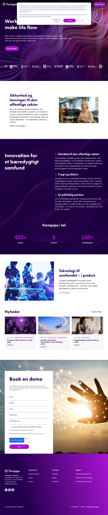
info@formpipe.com (11, 484)
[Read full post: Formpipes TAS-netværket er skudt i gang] (20, 325)
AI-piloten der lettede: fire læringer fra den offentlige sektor (52, 342)
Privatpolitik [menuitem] (74, 507)
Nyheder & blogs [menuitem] (33, 474)
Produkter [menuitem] (55, 474)
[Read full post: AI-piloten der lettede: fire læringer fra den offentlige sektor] (54, 325)
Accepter (69, 20)
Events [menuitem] (30, 478)
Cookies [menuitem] (82, 507)
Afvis (82, 20)
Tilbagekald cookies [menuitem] (93, 507)
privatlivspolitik (39, 433)
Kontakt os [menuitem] (55, 481)
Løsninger (55, 470)
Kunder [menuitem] (54, 478)
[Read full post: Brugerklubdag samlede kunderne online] (87, 325)
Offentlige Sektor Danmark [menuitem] (84, 478)
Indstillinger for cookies (57, 20)
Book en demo (99, 4)
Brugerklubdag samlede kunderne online (86, 341)
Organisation (32, 470)
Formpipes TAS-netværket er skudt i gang (20, 341)
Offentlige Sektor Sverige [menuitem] (83, 481)
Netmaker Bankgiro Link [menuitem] (83, 474)
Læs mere (10, 345)
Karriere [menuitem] (30, 481)
